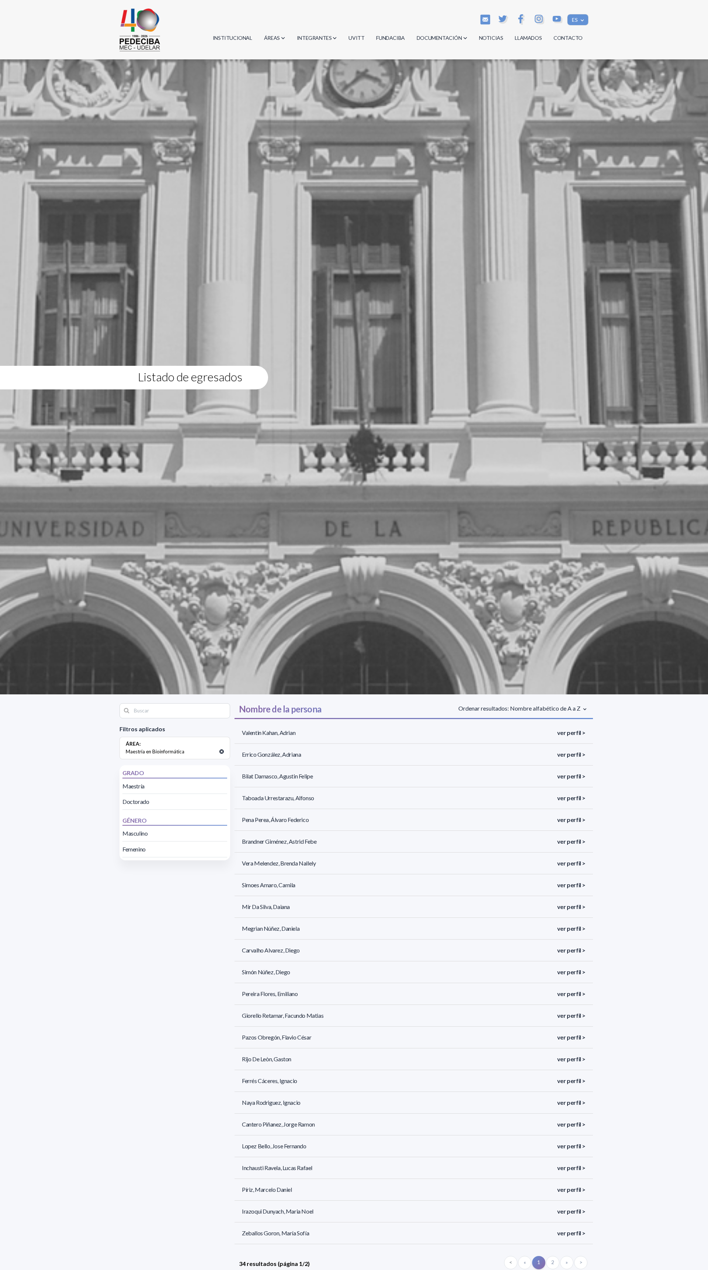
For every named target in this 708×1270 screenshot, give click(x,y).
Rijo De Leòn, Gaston (266, 1058)
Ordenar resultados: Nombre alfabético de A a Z (520, 708)
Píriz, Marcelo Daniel (267, 1189)
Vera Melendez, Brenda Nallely (279, 863)
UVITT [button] (356, 38)
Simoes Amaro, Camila (268, 884)
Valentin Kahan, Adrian (268, 732)
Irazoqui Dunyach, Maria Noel (277, 1211)
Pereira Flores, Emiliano (270, 993)
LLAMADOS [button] (528, 38)
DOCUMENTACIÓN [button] (439, 38)
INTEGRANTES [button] (314, 38)
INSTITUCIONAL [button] (232, 38)
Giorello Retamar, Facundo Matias (282, 1015)
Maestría (133, 786)
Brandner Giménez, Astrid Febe (279, 841)
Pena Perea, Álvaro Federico (275, 819)
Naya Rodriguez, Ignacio (271, 1102)
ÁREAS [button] (272, 38)
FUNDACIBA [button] (390, 38)
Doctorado (135, 801)
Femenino (134, 849)
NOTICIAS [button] (491, 38)
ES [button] (575, 20)
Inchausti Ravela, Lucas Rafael (277, 1167)
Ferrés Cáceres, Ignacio (269, 1080)
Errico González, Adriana (271, 754)
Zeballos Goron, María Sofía (275, 1232)
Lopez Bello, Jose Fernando (274, 1145)
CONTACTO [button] (568, 38)
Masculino (135, 833)
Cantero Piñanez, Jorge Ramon (278, 1124)
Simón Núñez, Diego (266, 971)
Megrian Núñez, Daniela (270, 928)
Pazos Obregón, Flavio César (276, 1037)
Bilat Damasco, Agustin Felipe (277, 776)
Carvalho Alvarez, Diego (271, 950)
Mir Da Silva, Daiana (266, 906)
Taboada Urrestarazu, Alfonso (278, 797)
